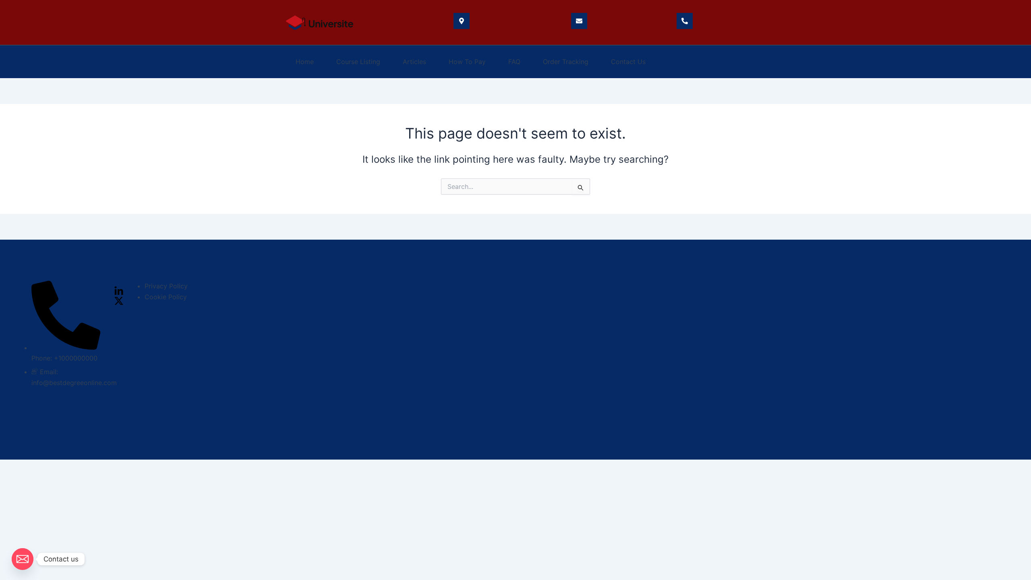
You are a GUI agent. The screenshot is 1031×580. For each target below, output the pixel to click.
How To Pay (467, 62)
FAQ (514, 62)
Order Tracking (565, 62)
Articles (414, 62)
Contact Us (628, 62)
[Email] (22, 559)
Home (305, 62)
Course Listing (358, 62)
